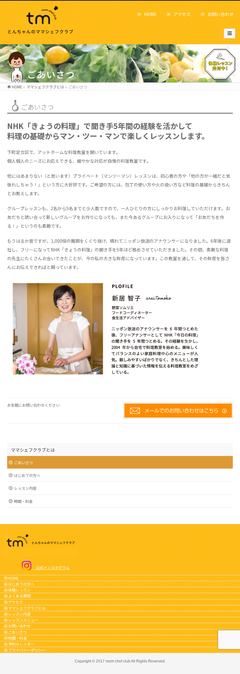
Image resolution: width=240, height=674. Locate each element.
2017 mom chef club (113, 661)
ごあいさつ (23, 462)
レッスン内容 (25, 488)
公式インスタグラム (50, 567)
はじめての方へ (27, 475)
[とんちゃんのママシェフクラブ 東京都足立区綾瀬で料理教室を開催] (42, 33)
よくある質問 (19, 596)
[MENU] (229, 33)
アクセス (180, 14)
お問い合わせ (218, 14)
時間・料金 (23, 501)
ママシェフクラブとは (33, 450)
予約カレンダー (21, 644)
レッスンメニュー (23, 620)
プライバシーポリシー (27, 650)
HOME (148, 14)
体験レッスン (19, 590)
